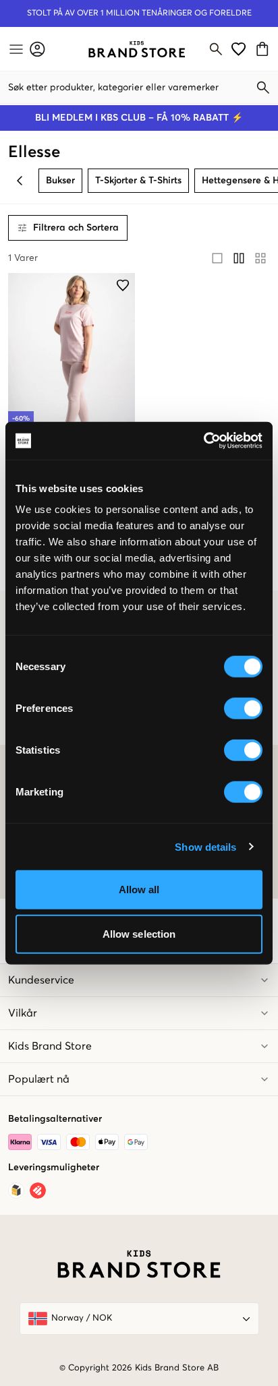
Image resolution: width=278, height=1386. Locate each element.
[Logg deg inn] (37, 49)
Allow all (139, 889)
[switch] (243, 708)
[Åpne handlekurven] (264, 49)
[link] (136, 49)
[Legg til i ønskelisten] (123, 285)
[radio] (217, 258)
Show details (205, 846)
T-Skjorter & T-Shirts (138, 180)
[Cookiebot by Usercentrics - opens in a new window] (203, 441)
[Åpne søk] (216, 49)
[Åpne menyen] (15, 49)
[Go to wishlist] (238, 48)
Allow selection (139, 933)
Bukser (60, 180)
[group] (239, 258)
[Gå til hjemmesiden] (136, 49)
